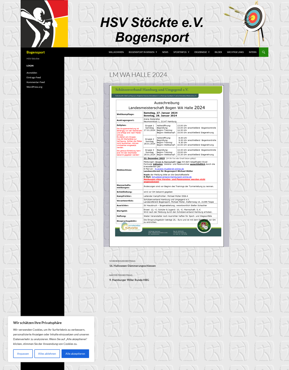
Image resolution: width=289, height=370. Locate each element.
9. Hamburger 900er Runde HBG (129, 277)
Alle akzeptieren (75, 353)
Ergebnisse (200, 52)
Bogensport (36, 52)
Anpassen (23, 353)
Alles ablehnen (47, 353)
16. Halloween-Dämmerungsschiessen (132, 263)
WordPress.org (34, 86)
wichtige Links (235, 52)
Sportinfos (180, 52)
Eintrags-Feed (34, 77)
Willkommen (116, 52)
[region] (51, 339)
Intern (252, 52)
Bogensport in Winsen (141, 52)
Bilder (218, 52)
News (165, 52)
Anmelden (32, 72)
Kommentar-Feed (36, 82)
